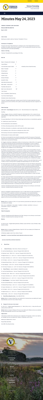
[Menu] (4, 13)
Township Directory (12, 377)
